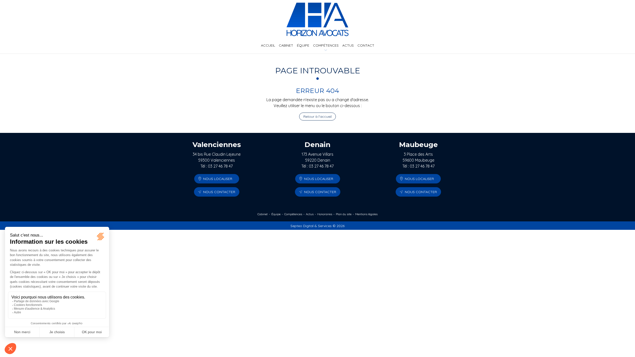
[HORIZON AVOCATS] (317, 19)
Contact (365, 45)
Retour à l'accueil (317, 116)
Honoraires (324, 214)
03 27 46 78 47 (220, 166)
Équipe (303, 45)
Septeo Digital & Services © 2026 (317, 226)
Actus (348, 45)
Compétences (326, 45)
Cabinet (286, 45)
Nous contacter (219, 192)
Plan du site (343, 214)
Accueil (268, 45)
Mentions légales (366, 214)
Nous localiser (217, 179)
